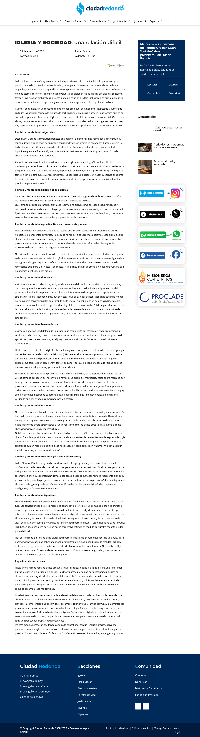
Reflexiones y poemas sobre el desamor (168, 146)
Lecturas (152, 84)
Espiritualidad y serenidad (164, 163)
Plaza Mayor (51, 21)
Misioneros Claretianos (148, 688)
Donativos (141, 682)
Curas (91, 56)
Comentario (154, 93)
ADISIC (24, 732)
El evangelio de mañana (34, 686)
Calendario (175, 93)
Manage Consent (163, 728)
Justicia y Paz (120, 21)
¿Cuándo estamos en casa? (168, 129)
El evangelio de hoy (31, 681)
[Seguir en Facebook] (138, 706)
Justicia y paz (85, 701)
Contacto (140, 675)
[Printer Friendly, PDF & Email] (115, 65)
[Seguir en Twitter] (146, 706)
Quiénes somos (29, 675)
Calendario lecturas (31, 697)
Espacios (154, 21)
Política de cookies (141, 728)
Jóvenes (138, 21)
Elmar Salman (83, 51)
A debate (80, 56)
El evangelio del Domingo (35, 691)
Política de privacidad (117, 728)
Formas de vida (98, 21)
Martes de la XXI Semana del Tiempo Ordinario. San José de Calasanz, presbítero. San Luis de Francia (158, 51)
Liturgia (173, 84)
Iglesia (34, 21)
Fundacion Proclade (147, 695)
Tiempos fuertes (73, 21)
